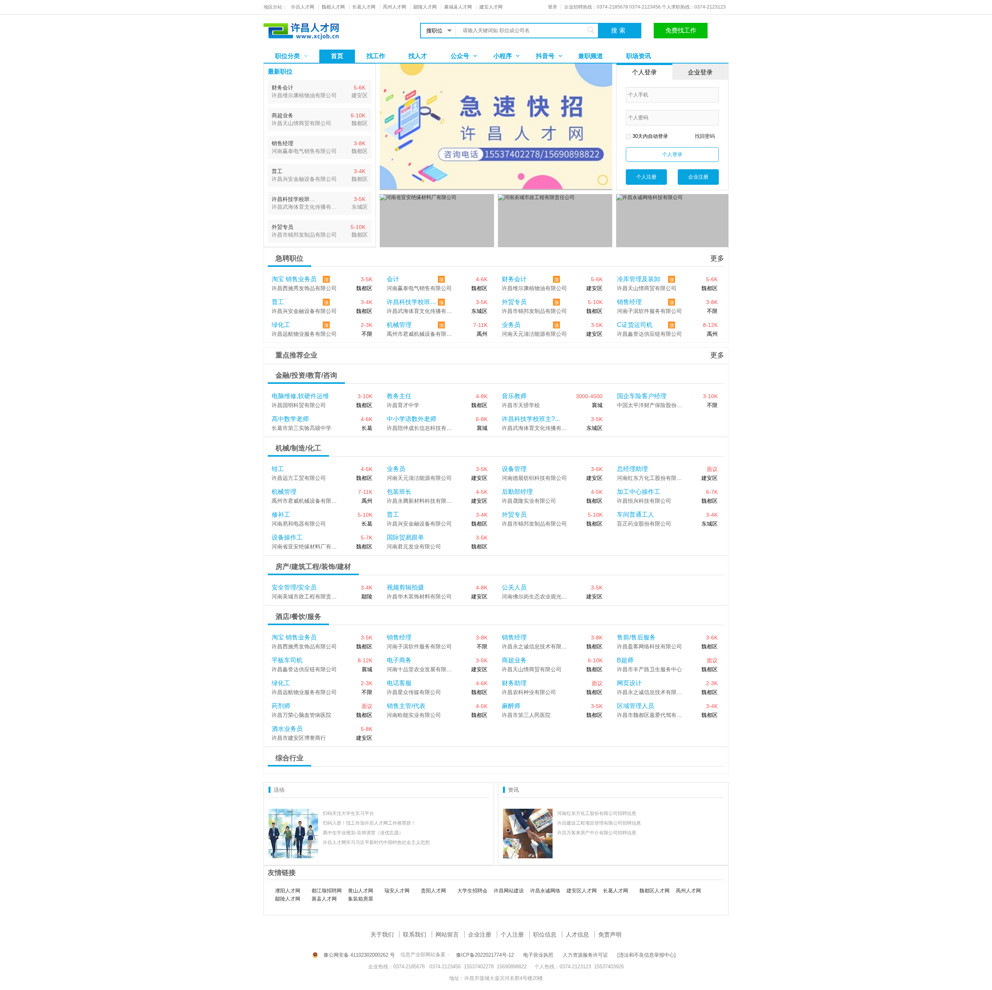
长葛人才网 (615, 891)
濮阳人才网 (287, 891)
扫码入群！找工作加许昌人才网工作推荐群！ (369, 823)
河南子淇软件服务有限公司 (649, 311)
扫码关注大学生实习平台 (348, 813)
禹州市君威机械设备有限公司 (422, 334)
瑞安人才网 (397, 891)
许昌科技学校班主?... (412, 302)
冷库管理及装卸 (638, 279)
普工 (278, 302)
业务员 (511, 324)
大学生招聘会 (472, 891)
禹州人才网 (688, 891)
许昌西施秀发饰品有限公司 (304, 288)
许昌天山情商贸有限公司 (647, 288)
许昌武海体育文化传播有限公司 (425, 311)
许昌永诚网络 (545, 891)
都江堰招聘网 (327, 891)
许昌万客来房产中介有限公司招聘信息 (596, 832)
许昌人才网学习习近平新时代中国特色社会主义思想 (376, 842)
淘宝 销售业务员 (294, 279)
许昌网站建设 (509, 891)
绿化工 (281, 324)
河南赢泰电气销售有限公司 (419, 288)
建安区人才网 (582, 891)
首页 (337, 56)
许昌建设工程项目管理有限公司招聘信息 (599, 823)
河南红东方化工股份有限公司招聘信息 (596, 813)
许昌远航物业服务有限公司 (304, 334)
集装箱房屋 (360, 899)
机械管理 (399, 324)
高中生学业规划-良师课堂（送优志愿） (363, 832)
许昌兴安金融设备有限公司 (304, 311)
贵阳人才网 (433, 891)
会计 (393, 279)
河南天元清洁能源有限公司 (534, 334)
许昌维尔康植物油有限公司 (534, 288)
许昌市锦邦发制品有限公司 (534, 311)
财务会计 (514, 279)
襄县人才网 (324, 899)
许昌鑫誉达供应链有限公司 (649, 334)
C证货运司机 (635, 324)
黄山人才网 (360, 891)
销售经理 (629, 302)
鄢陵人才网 (287, 899)
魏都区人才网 (654, 891)
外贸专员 (514, 302)
